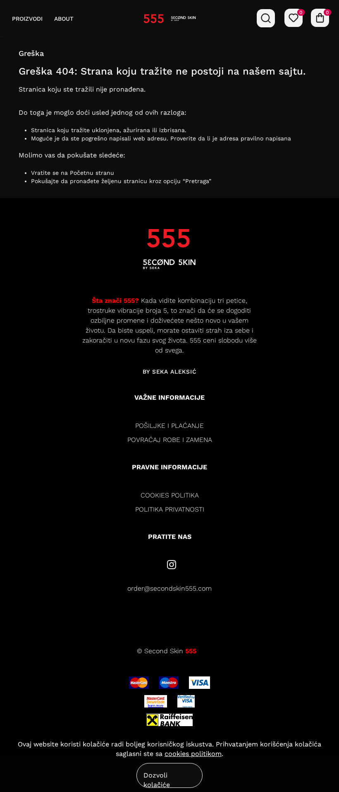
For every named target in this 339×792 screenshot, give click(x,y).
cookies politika (170, 495)
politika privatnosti (169, 509)
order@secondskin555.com (169, 588)
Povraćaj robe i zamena (169, 440)
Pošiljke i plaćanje (169, 426)
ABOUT (64, 18)
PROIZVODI (27, 18)
